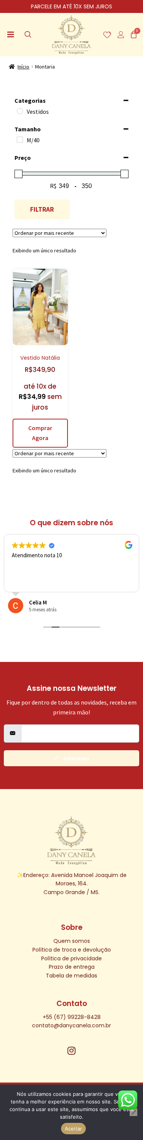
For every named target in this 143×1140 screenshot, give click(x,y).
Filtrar (42, 209)
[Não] (133, 1112)
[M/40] (20, 140)
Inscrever (76, 758)
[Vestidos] (20, 111)
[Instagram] (72, 1050)
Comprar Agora (40, 433)
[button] (10, 34)
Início (23, 66)
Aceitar (73, 1129)
